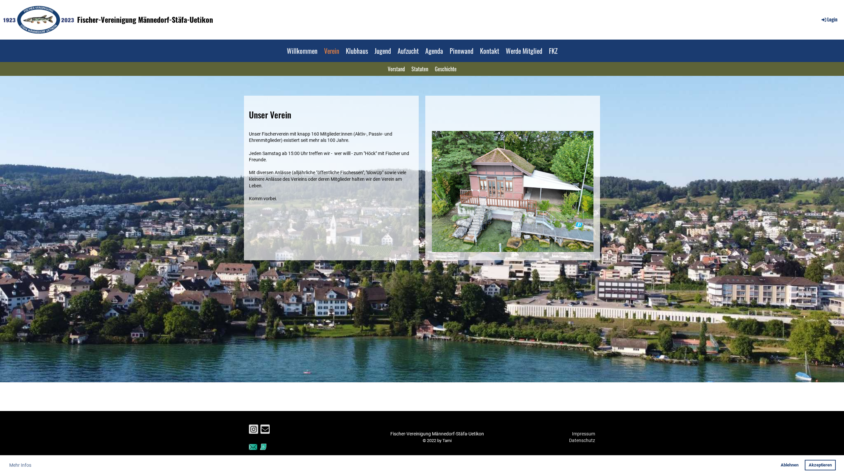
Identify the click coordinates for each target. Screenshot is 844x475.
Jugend (383, 51)
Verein (331, 51)
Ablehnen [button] (790, 464)
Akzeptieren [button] (820, 464)
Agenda (434, 51)
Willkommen (302, 51)
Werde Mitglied (524, 51)
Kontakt (489, 51)
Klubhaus (357, 51)
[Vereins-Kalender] (263, 448)
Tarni (447, 440)
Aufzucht (408, 51)
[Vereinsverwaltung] (253, 448)
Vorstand (396, 69)
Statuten (419, 69)
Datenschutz (582, 440)
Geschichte (446, 69)
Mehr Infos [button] (20, 465)
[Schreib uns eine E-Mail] (265, 430)
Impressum (583, 433)
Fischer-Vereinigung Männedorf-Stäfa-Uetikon (145, 20)
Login (832, 19)
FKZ (553, 51)
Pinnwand (461, 51)
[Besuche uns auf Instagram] (253, 430)
